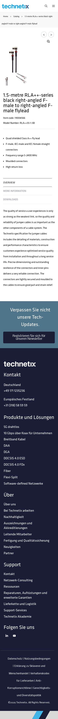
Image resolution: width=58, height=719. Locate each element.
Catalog (16, 16)
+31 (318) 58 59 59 (15, 405)
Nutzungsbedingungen (37, 658)
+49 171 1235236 (14, 390)
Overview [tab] (9, 182)
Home (5, 16)
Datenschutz (15, 658)
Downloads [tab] (10, 199)
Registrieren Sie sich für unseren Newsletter (29, 337)
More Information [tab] (14, 190)
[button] (48, 41)
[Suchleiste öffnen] (45, 6)
